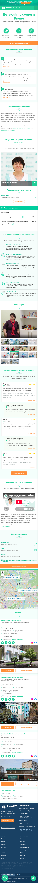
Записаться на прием (19, 566)
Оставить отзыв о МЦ (7, 820)
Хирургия (3, 847)
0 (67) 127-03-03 (17, 128)
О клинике (23, 839)
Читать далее (6, 66)
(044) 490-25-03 (19, 631)
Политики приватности (23, 560)
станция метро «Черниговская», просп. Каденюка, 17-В (26, 816)
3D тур (5, 665)
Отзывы (22, 841)
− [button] (2, 575)
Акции (3, 852)
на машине (20, 639)
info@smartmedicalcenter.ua (10, 798)
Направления (10, 7)
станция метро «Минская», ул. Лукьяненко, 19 (27, 809)
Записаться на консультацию (19, 43)
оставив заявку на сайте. (8, 130)
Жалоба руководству (7, 825)
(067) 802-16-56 (5, 816)
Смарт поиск (5, 195)
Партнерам (23, 858)
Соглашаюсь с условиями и (20, 561)
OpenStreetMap (34, 607)
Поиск (32, 7)
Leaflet (27, 607)
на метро (14, 639)
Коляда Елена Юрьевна (9, 182)
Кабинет (3, 855)
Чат (2, 642)
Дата (2, 548)
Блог (21, 852)
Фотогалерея (33, 665)
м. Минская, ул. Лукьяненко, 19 (11, 577)
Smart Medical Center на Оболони (11, 620)
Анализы (3, 844)
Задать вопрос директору (8, 827)
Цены (2, 850)
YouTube (24, 829)
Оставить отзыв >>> (19, 473)
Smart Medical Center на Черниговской (13, 734)
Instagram (32, 642)
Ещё (35, 7)
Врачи (18, 7)
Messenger (13, 642)
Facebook (35, 642)
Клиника (3, 554)
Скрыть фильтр (19, 201)
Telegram (9, 642)
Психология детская (11, 208)
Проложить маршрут (26, 670)
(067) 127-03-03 (28, 7)
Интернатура (23, 850)
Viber (6, 642)
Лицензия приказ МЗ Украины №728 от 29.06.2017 (14, 878)
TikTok (29, 829)
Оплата (3, 858)
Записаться (8, 670)
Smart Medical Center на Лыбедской (12, 677)
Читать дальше (5, 526)
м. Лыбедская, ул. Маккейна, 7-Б (16, 598)
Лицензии (23, 844)
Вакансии (22, 855)
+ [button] (2, 572)
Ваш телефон (5, 542)
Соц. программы (24, 847)
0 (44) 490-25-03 (26, 128)
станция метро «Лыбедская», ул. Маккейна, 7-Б (28, 812)
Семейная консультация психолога (12, 217)
